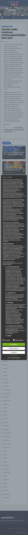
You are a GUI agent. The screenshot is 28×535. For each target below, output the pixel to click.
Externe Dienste (19, 340)
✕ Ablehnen (14, 352)
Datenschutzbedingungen (14, 357)
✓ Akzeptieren (13, 344)
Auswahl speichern (14, 348)
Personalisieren (14, 355)
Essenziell (7, 340)
